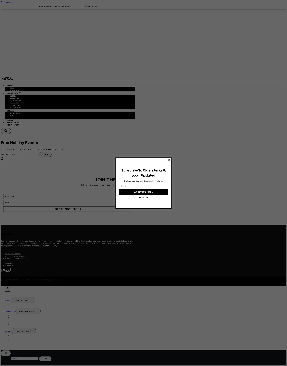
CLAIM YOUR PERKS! (143, 192)
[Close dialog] (169, 160)
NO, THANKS (143, 197)
